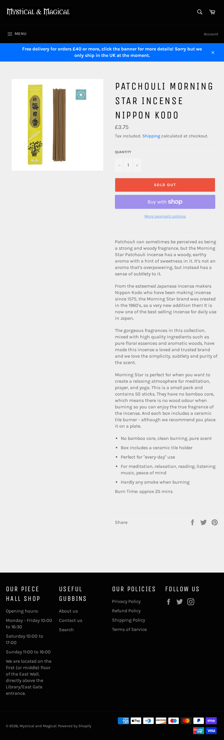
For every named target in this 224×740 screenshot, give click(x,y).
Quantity (123, 152)
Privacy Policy (126, 601)
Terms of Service (129, 629)
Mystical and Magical (38, 726)
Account (211, 34)
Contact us (70, 620)
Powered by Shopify (74, 726)
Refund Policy (126, 610)
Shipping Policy (128, 620)
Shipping (151, 136)
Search (66, 629)
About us (68, 611)
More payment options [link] (165, 216)
